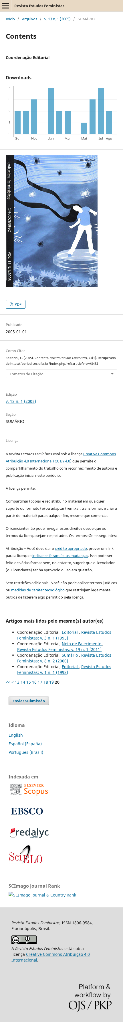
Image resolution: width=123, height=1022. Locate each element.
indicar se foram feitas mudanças (60, 555)
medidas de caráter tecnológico (38, 590)
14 (23, 682)
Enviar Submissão (29, 700)
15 (28, 682)
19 (51, 682)
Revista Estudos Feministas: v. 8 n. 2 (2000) (64, 658)
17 (40, 682)
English (16, 735)
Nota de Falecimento (82, 643)
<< (8, 682)
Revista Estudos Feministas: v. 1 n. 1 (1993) (64, 669)
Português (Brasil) (26, 752)
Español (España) (25, 743)
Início (10, 18)
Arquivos (29, 18)
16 (34, 682)
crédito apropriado (71, 548)
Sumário (70, 655)
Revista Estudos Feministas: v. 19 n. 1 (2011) (59, 649)
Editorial (70, 632)
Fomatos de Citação (26, 373)
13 (17, 682)
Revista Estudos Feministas (39, 5)
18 (45, 682)
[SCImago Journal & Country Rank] (42, 895)
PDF (17, 304)
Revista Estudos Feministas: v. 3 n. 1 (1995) (64, 635)
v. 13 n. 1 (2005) (57, 18)
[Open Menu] (5, 5)
